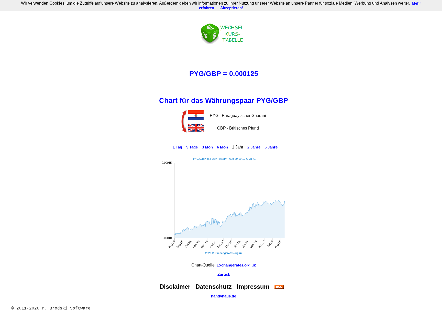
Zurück (223, 274)
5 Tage (192, 147)
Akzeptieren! (231, 8)
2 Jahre (253, 147)
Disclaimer (175, 286)
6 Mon (222, 147)
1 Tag (177, 147)
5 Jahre (271, 147)
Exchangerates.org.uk (236, 265)
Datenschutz (213, 286)
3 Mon (207, 147)
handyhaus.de (223, 296)
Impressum (253, 286)
